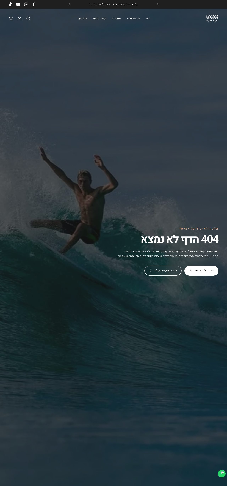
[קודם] (157, 4)
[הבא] (70, 4)
